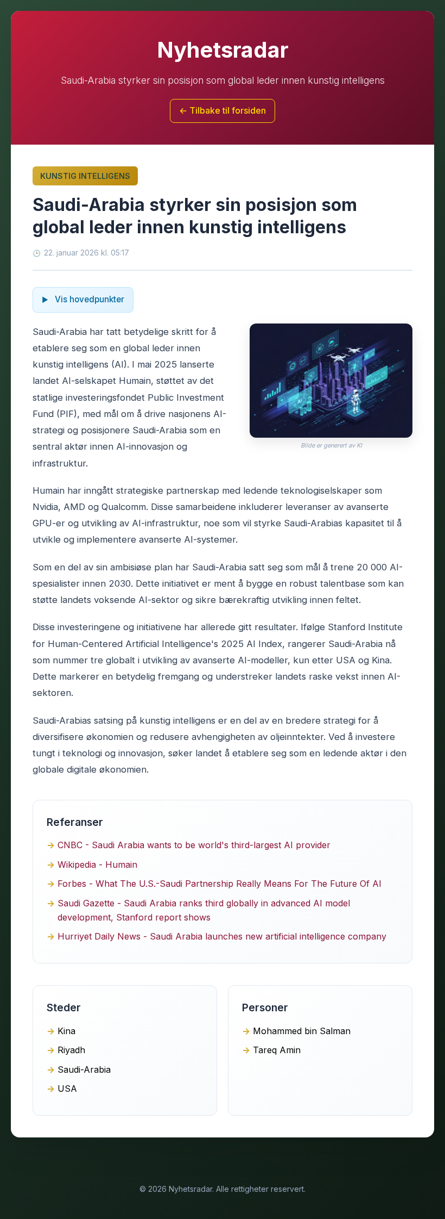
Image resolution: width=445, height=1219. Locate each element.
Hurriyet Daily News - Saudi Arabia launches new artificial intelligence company (222, 936)
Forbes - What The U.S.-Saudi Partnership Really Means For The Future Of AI (220, 883)
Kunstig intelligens (85, 176)
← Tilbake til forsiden (222, 110)
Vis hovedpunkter (88, 299)
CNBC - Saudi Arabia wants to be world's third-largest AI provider (194, 844)
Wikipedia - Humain (97, 864)
